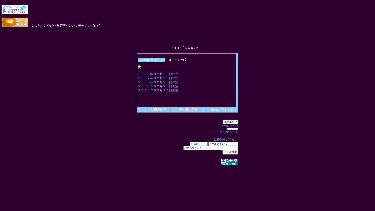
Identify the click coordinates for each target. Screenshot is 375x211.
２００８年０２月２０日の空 (158, 74)
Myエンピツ (225, 132)
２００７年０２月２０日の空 (158, 78)
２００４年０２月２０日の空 (158, 90)
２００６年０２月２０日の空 (158, 82)
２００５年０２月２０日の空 (158, 86)
